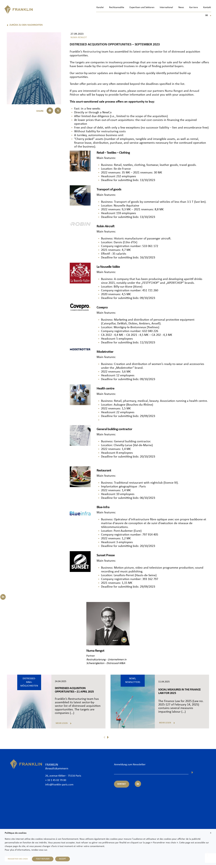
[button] (50, 110)
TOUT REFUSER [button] (42, 859)
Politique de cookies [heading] (15, 833)
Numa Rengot (174, 91)
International (166, 7)
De (208, 15)
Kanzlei (100, 7)
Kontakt (207, 7)
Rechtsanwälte (116, 7)
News (181, 7)
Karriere (193, 7)
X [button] (210, 833)
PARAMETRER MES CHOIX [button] (18, 859)
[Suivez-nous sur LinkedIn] (3, 597)
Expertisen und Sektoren (142, 7)
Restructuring (92, 51)
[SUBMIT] (192, 772)
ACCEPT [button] (62, 859)
